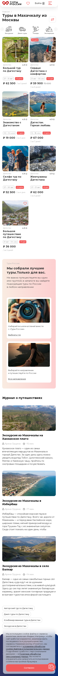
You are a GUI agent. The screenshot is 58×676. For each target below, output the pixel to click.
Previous (2, 29)
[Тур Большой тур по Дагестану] (15, 49)
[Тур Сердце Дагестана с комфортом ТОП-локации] (43, 49)
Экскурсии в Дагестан (15, 626)
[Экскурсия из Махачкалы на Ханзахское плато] (29, 418)
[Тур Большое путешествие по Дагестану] (15, 212)
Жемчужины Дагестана (38, 178)
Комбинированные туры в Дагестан (22, 620)
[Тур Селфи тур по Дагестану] (15, 158)
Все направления (17, 379)
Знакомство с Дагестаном (12, 124)
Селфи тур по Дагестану (12, 178)
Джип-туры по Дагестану (16, 614)
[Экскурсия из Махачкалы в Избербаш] (29, 483)
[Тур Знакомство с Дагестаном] (15, 104)
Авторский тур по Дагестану (18, 608)
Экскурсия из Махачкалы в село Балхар (25, 567)
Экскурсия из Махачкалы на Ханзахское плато (22, 437)
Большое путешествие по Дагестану (12, 234)
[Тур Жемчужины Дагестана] (43, 158)
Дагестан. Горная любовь (40, 124)
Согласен (29, 668)
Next (55, 29)
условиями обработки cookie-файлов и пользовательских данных (28, 647)
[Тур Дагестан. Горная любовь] (43, 104)
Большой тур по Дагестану (12, 69)
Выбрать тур (14, 335)
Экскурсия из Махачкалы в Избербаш (21, 502)
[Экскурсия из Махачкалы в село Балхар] (29, 548)
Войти (38, 3)
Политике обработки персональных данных (23, 655)
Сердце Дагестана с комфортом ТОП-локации (39, 71)
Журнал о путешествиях (22, 398)
